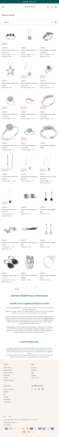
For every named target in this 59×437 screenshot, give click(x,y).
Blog (32, 372)
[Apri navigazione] (3, 7)
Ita (4, 416)
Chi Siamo (33, 367)
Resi (5, 394)
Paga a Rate (7, 375)
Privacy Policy (7, 399)
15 (36, 287)
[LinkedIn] (42, 389)
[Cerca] (52, 7)
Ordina (6, 22)
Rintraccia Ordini (8, 370)
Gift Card (6, 377)
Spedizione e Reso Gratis (29, 1)
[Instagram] (35, 389)
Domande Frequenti (9, 380)
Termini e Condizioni (9, 389)
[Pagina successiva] (42, 287)
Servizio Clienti (7, 367)
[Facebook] (31, 389)
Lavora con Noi (35, 377)
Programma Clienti (8, 372)
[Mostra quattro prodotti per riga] (55, 22)
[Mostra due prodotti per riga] (52, 22)
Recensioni (34, 370)
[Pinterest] (38, 389)
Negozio (33, 375)
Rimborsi (6, 397)
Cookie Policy (7, 402)
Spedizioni (6, 391)
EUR (10, 416)
